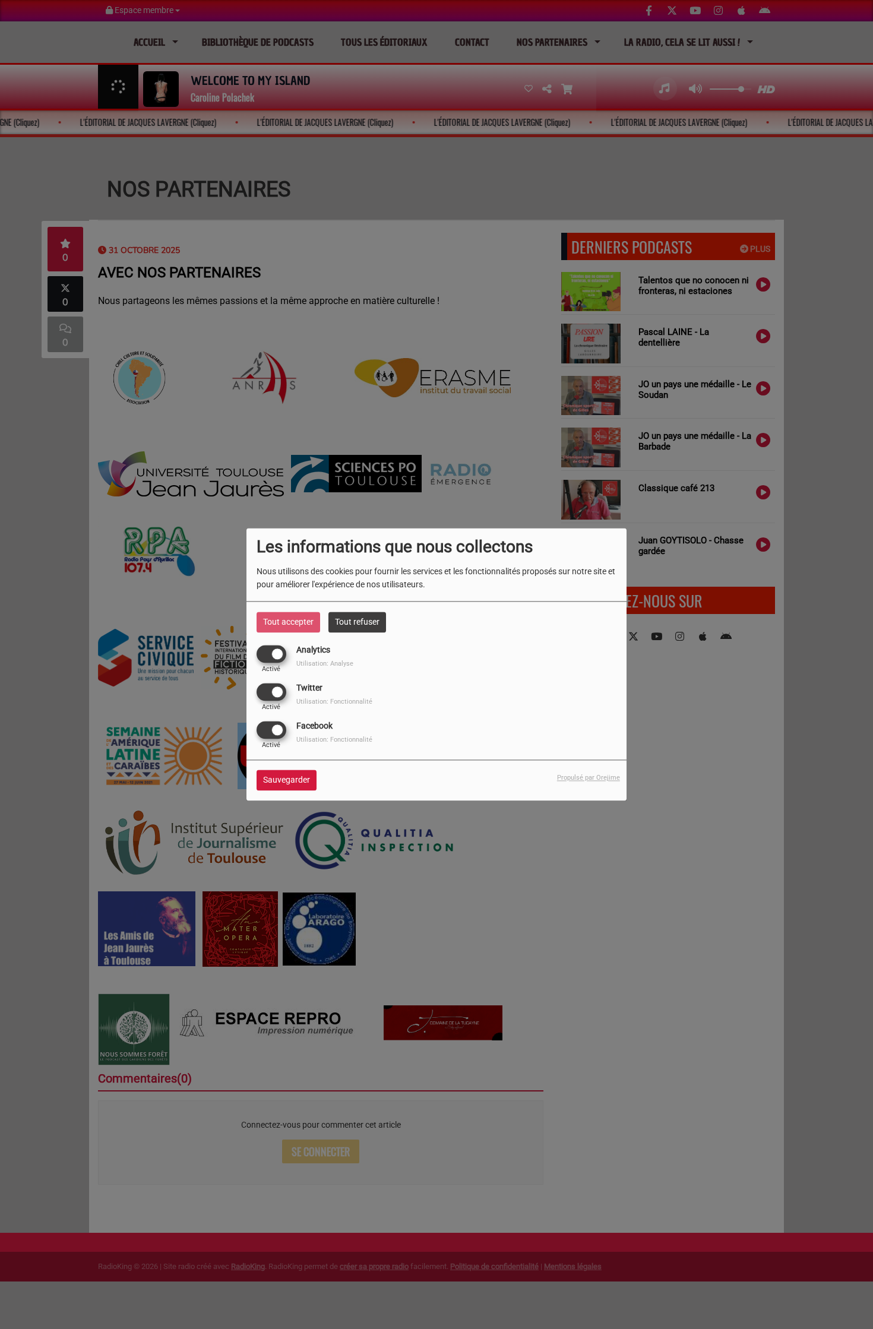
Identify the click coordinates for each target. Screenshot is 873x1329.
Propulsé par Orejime (588, 778)
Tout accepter (288, 621)
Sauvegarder (286, 780)
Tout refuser (357, 621)
